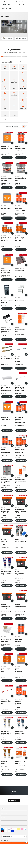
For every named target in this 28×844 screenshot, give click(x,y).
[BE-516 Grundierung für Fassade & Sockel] (7, 197)
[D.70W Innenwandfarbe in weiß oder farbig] (21, 562)
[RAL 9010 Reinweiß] (6, 611)
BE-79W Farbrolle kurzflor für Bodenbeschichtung (6, 389)
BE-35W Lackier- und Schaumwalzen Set (20, 299)
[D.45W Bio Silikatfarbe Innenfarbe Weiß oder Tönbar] (7, 530)
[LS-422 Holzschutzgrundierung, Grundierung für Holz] (21, 659)
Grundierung (8, 8)
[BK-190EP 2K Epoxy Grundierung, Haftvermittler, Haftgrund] (7, 228)
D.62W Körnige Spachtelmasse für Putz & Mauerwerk (20, 733)
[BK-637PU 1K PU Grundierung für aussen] (7, 659)
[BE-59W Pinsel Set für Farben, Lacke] (7, 349)
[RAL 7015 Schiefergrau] (20, 578)
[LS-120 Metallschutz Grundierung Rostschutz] (21, 628)
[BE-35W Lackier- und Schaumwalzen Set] (21, 289)
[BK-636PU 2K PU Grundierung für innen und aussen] (21, 228)
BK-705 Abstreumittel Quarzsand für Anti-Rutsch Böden (6, 639)
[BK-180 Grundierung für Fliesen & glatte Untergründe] (21, 137)
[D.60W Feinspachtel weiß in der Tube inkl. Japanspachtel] (21, 530)
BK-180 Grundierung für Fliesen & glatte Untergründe (20, 148)
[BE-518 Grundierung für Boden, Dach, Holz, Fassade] (7, 137)
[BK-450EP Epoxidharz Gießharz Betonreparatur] (21, 440)
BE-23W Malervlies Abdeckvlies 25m (20, 269)
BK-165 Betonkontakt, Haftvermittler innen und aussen (6, 178)
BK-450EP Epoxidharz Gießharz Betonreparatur (20, 451)
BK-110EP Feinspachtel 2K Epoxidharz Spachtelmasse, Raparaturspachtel (20, 419)
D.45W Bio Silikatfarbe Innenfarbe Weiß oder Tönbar (6, 542)
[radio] (23, 126)
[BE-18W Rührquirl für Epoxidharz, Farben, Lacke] (7, 690)
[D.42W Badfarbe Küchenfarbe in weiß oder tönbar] (21, 500)
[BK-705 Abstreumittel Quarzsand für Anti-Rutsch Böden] (7, 628)
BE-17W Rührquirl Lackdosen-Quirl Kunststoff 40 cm (19, 389)
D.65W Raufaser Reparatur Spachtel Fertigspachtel (6, 733)
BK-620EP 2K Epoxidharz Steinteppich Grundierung (18, 702)
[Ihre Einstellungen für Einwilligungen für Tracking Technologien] (26, 842)
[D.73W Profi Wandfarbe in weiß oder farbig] (7, 595)
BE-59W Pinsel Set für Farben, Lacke (6, 359)
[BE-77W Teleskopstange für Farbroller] (21, 349)
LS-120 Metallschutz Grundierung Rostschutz (20, 639)
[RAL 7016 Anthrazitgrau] (22, 611)
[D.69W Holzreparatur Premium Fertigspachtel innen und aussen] (7, 752)
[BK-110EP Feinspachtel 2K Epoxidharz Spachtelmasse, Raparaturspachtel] (21, 406)
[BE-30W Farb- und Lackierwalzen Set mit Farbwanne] (7, 289)
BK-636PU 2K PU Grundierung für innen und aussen (20, 238)
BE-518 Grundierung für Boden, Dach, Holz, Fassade (6, 148)
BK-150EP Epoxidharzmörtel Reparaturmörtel (5, 451)
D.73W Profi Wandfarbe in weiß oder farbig (6, 606)
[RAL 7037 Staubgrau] (22, 578)
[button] (22, 4)
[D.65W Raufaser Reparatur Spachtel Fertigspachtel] (7, 722)
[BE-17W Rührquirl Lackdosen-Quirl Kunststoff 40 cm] (21, 378)
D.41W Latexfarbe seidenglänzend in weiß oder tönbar (5, 511)
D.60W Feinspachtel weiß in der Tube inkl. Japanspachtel (20, 541)
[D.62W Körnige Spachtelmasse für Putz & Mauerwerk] (21, 722)
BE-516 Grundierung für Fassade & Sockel (6, 207)
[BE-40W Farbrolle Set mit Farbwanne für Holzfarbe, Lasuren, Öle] (7, 318)
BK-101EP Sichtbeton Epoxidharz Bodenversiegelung (20, 763)
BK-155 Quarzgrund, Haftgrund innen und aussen (20, 178)
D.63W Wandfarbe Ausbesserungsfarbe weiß (6, 573)
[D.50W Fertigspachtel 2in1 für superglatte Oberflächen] (7, 470)
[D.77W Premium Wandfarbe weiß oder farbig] (21, 595)
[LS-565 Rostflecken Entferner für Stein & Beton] (21, 470)
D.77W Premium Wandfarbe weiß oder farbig (20, 606)
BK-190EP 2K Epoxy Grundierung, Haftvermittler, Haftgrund (6, 239)
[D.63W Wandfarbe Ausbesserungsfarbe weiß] (7, 562)
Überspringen (4, 119)
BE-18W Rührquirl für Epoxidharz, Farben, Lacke (6, 701)
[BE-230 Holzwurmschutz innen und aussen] (7, 259)
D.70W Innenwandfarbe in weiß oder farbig (20, 573)
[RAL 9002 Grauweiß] (8, 611)
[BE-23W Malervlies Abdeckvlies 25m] (21, 259)
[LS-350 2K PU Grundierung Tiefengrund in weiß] (21, 197)
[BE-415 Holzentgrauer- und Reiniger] (21, 318)
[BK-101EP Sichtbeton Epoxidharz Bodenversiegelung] (21, 752)
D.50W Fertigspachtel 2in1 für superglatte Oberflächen (6, 481)
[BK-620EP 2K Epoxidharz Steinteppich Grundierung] (21, 690)
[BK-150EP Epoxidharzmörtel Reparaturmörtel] (7, 440)
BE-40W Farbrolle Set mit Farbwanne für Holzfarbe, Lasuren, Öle (6, 330)
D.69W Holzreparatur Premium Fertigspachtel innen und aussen (6, 764)
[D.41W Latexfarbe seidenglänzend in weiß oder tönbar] (7, 500)
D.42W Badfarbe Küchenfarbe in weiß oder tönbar (20, 511)
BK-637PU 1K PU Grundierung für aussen (5, 669)
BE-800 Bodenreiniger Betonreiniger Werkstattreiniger (7, 417)
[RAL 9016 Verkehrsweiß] (4, 611)
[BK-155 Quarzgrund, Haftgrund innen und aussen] (21, 167)
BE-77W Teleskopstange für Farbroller (20, 360)
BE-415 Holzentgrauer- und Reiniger (20, 329)
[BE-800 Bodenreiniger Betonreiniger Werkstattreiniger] (7, 406)
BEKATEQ (6, 840)
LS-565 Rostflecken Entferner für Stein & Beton (20, 481)
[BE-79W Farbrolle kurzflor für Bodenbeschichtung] (7, 378)
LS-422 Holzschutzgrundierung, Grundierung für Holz (20, 670)
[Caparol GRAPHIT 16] (18, 578)
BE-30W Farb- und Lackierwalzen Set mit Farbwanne (7, 300)
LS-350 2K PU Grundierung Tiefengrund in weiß (20, 208)
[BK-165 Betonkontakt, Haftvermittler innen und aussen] (7, 167)
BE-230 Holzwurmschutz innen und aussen (5, 270)
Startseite (3, 8)
